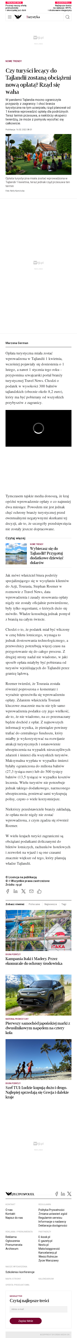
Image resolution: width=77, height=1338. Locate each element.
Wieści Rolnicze (48, 1256)
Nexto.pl (43, 1244)
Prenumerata (14, 1244)
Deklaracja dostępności (52, 1225)
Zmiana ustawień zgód (52, 1213)
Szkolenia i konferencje (20, 1272)
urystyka (33, 17)
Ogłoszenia (13, 1240)
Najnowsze (50, 904)
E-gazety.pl (45, 1240)
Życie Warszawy (48, 1260)
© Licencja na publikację (21, 877)
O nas (9, 1209)
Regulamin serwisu (50, 1217)
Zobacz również (15, 904)
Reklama (11, 1237)
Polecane (34, 904)
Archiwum (12, 1248)
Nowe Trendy (14, 61)
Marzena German (17, 343)
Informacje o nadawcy (52, 1221)
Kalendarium (46, 1279)
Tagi (64, 904)
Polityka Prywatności (51, 1209)
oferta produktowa (17, 1285)
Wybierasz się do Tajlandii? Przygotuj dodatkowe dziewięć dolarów (46, 555)
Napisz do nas (14, 1217)
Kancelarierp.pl (47, 1252)
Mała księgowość (49, 1248)
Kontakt (10, 1213)
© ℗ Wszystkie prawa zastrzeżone (28, 881)
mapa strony (13, 1279)
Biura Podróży (13, 954)
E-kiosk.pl (44, 1237)
